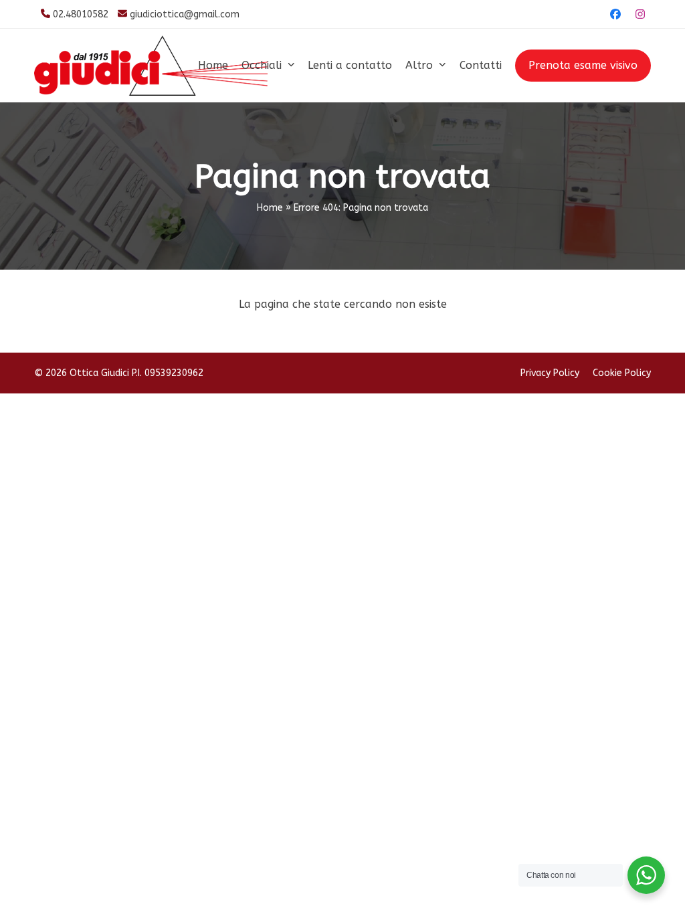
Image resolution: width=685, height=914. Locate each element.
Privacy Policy (549, 373)
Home (270, 207)
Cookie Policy (622, 373)
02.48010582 (80, 14)
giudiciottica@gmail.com (184, 14)
